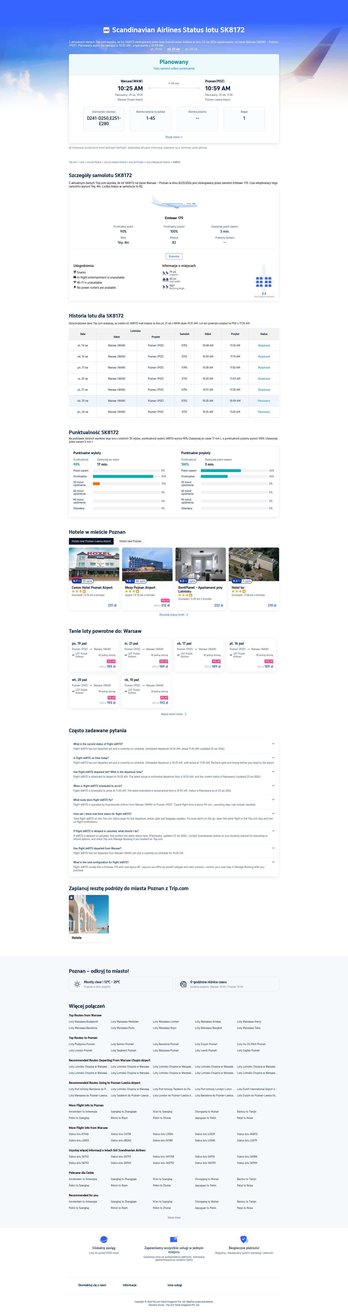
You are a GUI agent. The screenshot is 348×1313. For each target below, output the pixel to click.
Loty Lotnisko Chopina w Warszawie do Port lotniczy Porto (174, 1066)
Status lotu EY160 (79, 1134)
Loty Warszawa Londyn (166, 1021)
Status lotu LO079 (247, 1140)
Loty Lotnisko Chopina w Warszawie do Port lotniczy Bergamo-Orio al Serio (90, 1066)
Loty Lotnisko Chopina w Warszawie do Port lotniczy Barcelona (132, 1066)
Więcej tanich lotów (172, 714)
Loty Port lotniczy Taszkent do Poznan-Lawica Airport (174, 1089)
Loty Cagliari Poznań (248, 1050)
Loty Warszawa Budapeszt (83, 1021)
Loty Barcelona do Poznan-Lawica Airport (216, 1095)
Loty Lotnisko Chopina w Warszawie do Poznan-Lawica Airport (132, 1089)
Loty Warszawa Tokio (248, 1028)
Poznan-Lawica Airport (217, 99)
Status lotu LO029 (205, 1134)
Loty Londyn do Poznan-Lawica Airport (174, 1095)
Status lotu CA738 (121, 1134)
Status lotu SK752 (79, 1156)
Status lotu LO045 (205, 1140)
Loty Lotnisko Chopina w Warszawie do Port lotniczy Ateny (258, 1066)
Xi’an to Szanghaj (162, 1111)
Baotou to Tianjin (246, 1111)
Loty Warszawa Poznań (166, 1050)
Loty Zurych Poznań (206, 1044)
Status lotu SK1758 (163, 1156)
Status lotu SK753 (79, 1163)
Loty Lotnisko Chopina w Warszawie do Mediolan (90, 1073)
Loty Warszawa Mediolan (125, 1021)
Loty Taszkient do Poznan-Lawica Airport (132, 1095)
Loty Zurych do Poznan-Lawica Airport (258, 1095)
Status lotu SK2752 (163, 1163)
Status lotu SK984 (247, 1156)
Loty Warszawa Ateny (249, 1021)
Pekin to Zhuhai (162, 1118)
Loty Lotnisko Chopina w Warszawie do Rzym (216, 1073)
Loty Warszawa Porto (122, 1028)
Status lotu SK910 (205, 1156)
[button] (314, 6)
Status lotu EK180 (163, 1140)
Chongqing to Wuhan (207, 1111)
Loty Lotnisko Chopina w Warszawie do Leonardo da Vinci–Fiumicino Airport (216, 1066)
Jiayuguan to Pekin (205, 1118)
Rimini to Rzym (119, 1118)
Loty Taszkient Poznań (123, 1050)
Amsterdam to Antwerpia (83, 1111)
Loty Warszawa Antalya (208, 1021)
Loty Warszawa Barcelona (83, 1028)
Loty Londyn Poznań (80, 1050)
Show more (172, 137)
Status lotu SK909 (247, 1163)
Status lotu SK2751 (205, 1163)
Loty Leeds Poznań (206, 1050)
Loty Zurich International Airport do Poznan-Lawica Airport (258, 1089)
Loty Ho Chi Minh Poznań (251, 1044)
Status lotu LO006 (163, 1134)
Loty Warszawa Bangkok (208, 1028)
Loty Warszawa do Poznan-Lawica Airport (90, 1095)
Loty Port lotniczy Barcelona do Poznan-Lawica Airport (90, 1089)
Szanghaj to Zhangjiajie (124, 1111)
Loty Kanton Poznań (122, 1044)
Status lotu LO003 (79, 1140)
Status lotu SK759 (121, 1156)
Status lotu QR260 (121, 1140)
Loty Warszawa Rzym (165, 1028)
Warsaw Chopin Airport (130, 99)
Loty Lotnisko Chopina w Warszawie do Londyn (132, 1073)
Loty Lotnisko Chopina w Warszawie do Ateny (174, 1073)
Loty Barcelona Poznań (166, 1044)
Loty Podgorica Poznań (82, 1044)
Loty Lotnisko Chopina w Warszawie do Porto (258, 1073)
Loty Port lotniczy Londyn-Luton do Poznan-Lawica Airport (216, 1089)
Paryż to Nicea (245, 1118)
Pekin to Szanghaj (79, 1118)
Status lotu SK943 (121, 1163)
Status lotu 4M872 (247, 1134)
